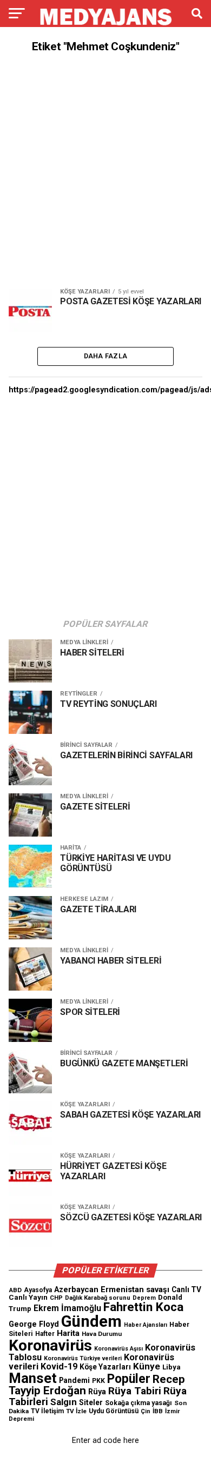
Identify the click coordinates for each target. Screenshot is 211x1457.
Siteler (91, 1402)
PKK (98, 1381)
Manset (33, 1378)
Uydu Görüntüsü (114, 1411)
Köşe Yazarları (105, 1366)
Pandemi (74, 1380)
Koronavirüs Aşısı (118, 1348)
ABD (15, 1290)
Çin (145, 1411)
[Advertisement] (105, 170)
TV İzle (76, 1411)
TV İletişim (47, 1411)
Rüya (97, 1391)
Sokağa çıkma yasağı (138, 1403)
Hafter (45, 1334)
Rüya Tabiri (134, 1391)
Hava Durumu (102, 1334)
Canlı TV (186, 1289)
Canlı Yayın (28, 1297)
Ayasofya (38, 1290)
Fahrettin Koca (143, 1307)
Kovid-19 (59, 1366)
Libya (171, 1367)
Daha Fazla (106, 356)
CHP (56, 1297)
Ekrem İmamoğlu (67, 1308)
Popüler (128, 1379)
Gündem (91, 1321)
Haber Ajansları (145, 1324)
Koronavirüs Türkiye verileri (83, 1358)
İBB (158, 1411)
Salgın (63, 1401)
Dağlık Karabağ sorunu (97, 1297)
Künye (146, 1366)
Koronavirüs (50, 1345)
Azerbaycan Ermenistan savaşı (111, 1289)
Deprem (144, 1297)
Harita (68, 1333)
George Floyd (34, 1324)
